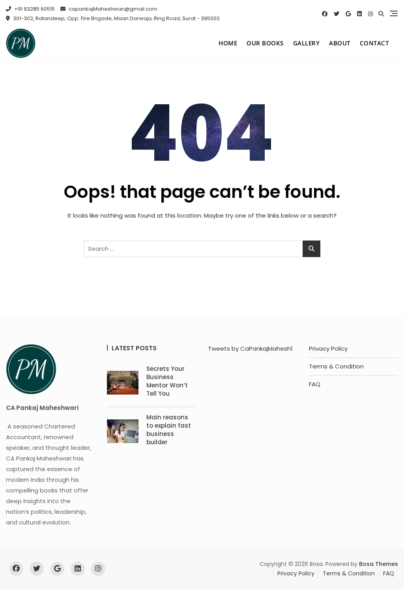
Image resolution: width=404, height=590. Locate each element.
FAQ (314, 384)
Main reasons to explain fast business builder (168, 429)
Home (228, 43)
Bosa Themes (378, 564)
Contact (374, 43)
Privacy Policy (328, 348)
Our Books (265, 43)
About (339, 43)
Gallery (306, 43)
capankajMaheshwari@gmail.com (112, 9)
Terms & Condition (336, 366)
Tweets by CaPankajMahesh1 (250, 348)
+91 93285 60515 (34, 9)
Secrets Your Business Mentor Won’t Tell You (167, 381)
